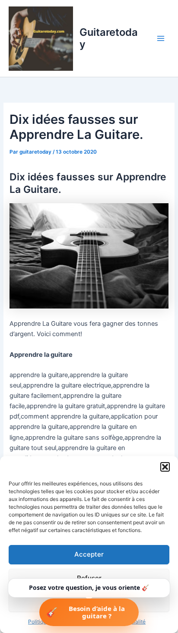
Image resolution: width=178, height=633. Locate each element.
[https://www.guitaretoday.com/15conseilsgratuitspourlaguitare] (89, 255)
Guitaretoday (108, 38)
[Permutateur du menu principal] (160, 38)
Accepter (89, 554)
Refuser (89, 578)
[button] (165, 467)
